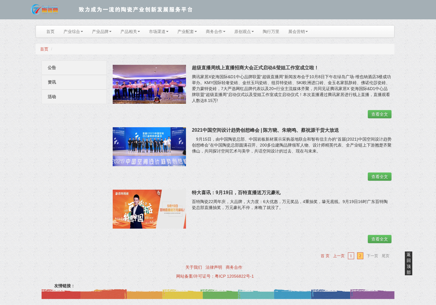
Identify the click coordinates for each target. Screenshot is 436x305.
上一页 (339, 256)
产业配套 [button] (185, 31)
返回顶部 (409, 263)
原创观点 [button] (242, 31)
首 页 (325, 256)
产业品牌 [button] (100, 31)
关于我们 (193, 267)
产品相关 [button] (128, 31)
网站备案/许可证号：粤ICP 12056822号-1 (215, 276)
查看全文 (379, 114)
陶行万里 (271, 31)
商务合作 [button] (214, 31)
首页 (50, 31)
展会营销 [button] (296, 31)
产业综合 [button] (71, 31)
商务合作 (234, 267)
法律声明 (214, 267)
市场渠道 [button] (157, 31)
